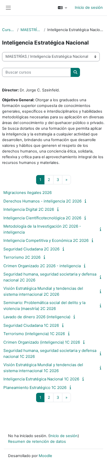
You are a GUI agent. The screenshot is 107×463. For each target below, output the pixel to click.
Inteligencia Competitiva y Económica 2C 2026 (46, 240)
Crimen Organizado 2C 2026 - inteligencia (42, 265)
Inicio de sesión (89, 7)
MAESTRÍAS (31, 29)
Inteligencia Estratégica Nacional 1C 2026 (41, 379)
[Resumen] (86, 201)
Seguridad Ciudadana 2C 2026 (31, 249)
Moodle (45, 455)
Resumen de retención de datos (37, 441)
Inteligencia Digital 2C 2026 (28, 209)
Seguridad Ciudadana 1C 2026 (31, 325)
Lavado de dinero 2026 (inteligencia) (36, 316)
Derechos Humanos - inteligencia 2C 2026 (42, 201)
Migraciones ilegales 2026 (27, 192)
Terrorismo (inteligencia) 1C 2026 (34, 333)
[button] (62, 8)
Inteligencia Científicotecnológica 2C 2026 (42, 217)
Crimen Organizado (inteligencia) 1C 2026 (41, 342)
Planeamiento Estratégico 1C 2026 (34, 387)
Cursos (8, 29)
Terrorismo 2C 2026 (22, 257)
